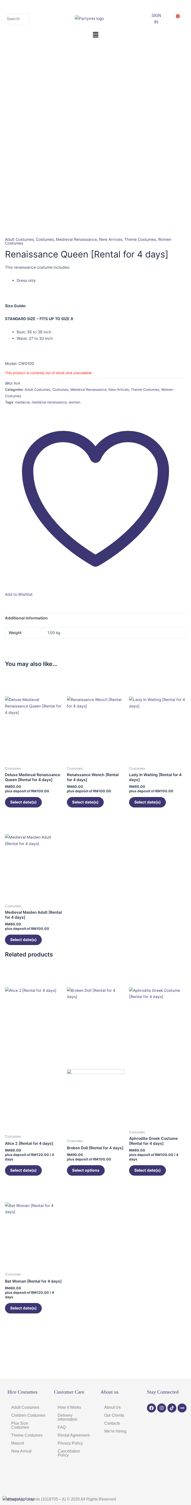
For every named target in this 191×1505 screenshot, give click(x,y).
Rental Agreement (74, 1435)
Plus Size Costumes (20, 1425)
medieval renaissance (49, 402)
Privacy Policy (70, 1443)
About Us (112, 1407)
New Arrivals (110, 239)
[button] (95, 35)
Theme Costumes (140, 239)
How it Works (69, 1407)
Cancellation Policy (69, 1453)
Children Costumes (28, 1415)
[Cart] (176, 18)
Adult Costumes (19, 239)
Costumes (45, 239)
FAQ (62, 1427)
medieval (22, 402)
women (74, 402)
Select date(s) (23, 802)
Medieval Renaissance (76, 239)
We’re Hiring (115, 1431)
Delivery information (67, 1417)
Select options (85, 1170)
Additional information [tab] (26, 618)
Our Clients (114, 1415)
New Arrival (21, 1451)
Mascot (17, 1443)
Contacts (112, 1423)
